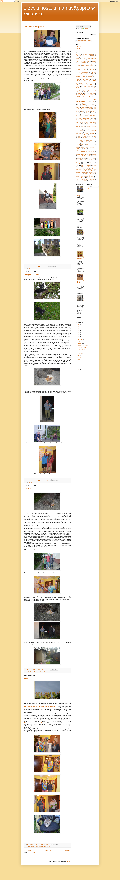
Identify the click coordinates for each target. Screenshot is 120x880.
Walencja (86, 173)
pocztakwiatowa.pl (80, 144)
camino (84, 69)
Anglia (29, 268)
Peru (87, 140)
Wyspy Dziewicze (84, 179)
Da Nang (94, 77)
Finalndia (84, 84)
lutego (79, 365)
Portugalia (92, 145)
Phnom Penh (91, 141)
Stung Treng (83, 156)
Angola (29, 671)
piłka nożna (84, 143)
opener (85, 136)
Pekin (77, 140)
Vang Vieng (84, 172)
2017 (78, 332)
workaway (90, 177)
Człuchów (89, 77)
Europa (92, 83)
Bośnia (33, 846)
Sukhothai (94, 156)
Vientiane (90, 172)
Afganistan (91, 54)
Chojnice (92, 75)
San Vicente (91, 151)
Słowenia (89, 155)
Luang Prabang (86, 118)
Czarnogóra (79, 77)
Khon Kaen (81, 109)
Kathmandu (83, 108)
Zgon (81, 180)
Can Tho (91, 69)
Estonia (81, 83)
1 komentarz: (43, 266)
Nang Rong (86, 129)
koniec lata (87, 111)
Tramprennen (79, 168)
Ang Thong (87, 55)
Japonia (83, 104)
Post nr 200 (28, 678)
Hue (93, 101)
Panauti (77, 138)
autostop (84, 59)
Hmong (86, 93)
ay (88, 59)
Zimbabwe (85, 180)
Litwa (78, 116)
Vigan (95, 172)
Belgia (95, 64)
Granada (92, 89)
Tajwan (84, 162)
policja (93, 144)
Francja (77, 86)
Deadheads (78, 80)
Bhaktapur (92, 65)
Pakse (94, 136)
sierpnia (80, 353)
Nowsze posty (27, 850)
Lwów (93, 118)
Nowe (91, 134)
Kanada (46, 268)
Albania (81, 55)
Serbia (93, 152)
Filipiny (77, 84)
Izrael (78, 104)
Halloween (90, 91)
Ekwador (92, 81)
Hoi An (77, 94)
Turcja (92, 168)
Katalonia (90, 107)
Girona (86, 88)
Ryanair (78, 150)
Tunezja (86, 168)
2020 (78, 326)
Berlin (83, 65)
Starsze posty (67, 850)
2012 (78, 373)
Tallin (94, 162)
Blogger (69, 861)
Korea (92, 111)
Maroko (88, 123)
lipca (79, 355)
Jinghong (89, 104)
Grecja (84, 90)
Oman (80, 136)
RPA (90, 148)
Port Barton (85, 145)
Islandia (45, 671)
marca (79, 363)
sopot (93, 155)
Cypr (95, 76)
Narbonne (92, 129)
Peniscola (82, 140)
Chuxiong (83, 76)
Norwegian (78, 134)
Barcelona (78, 64)
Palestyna (89, 137)
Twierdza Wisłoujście (87, 169)
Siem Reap (83, 154)
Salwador (77, 151)
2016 (78, 334)
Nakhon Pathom (80, 127)
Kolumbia (77, 111)
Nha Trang (88, 130)
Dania (93, 79)
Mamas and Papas (84, 122)
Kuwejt (93, 112)
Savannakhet (87, 152)
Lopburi (92, 116)
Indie (76, 103)
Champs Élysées (81, 73)
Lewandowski (78, 115)
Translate (86, 28)
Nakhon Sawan (79, 129)
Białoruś (30, 846)
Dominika (88, 80)
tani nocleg (78, 163)
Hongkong (78, 96)
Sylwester (77, 159)
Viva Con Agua (80, 173)
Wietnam (91, 176)
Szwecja (85, 161)
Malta (77, 122)
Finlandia (33, 268)
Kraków (82, 112)
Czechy (84, 77)
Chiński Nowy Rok (85, 75)
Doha (84, 80)
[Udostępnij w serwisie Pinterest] (55, 266)
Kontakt (78, 48)
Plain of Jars (93, 143)
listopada (80, 339)
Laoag (82, 114)
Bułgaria (87, 68)
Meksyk (82, 125)
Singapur (94, 154)
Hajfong (84, 91)
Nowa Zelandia (84, 134)
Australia (94, 58)
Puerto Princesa (79, 148)
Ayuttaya (77, 61)
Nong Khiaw (86, 133)
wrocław (77, 179)
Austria (79, 59)
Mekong (77, 125)
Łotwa (81, 119)
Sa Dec (83, 150)
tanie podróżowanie (88, 163)
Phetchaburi (78, 141)
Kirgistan (88, 109)
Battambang (89, 64)
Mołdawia (87, 125)
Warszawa (92, 173)
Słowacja (83, 155)
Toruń (95, 166)
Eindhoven (87, 81)
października (81, 341)
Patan (93, 138)
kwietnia (80, 361)
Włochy (82, 177)
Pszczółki (92, 147)
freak (89, 86)
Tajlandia (78, 162)
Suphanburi (79, 158)
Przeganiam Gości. (31, 275)
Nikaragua (80, 132)
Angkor (77, 57)
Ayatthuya (92, 59)
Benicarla (78, 65)
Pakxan (84, 137)
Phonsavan (78, 143)
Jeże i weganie (30, 489)
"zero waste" (78, 54)
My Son (83, 126)
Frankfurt (84, 86)
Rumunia (94, 148)
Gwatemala (79, 91)
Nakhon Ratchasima (90, 127)
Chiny (77, 75)
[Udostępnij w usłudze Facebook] (53, 266)
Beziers (87, 65)
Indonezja (81, 103)
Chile (93, 73)
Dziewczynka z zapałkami (34, 27)
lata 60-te (93, 114)
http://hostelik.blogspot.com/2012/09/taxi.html (35, 722)
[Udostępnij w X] (52, 266)
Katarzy (78, 108)
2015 (78, 336)
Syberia (93, 158)
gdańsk (77, 87)
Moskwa (92, 125)
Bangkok (84, 62)
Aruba (89, 58)
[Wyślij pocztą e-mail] (49, 266)
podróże (87, 144)
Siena (89, 154)
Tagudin (92, 161)
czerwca (80, 357)
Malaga (83, 232)
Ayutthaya (83, 61)
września (80, 343)
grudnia (80, 338)
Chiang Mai (88, 73)
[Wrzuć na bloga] (50, 266)
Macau (86, 119)
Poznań (77, 147)
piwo (88, 143)
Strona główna (47, 850)
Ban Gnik (94, 61)
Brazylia (82, 68)
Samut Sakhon (84, 151)
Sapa (77, 152)
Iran (85, 103)
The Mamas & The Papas (87, 166)
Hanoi (95, 91)
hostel (33, 671)
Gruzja (94, 90)
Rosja (51, 482)
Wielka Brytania (84, 176)
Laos (86, 114)
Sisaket (78, 155)
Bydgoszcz (78, 69)
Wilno (77, 177)
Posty (90, 186)
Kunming (87, 112)
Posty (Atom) (32, 852)
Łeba (76, 119)
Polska (77, 145)
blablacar (83, 66)
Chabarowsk (78, 72)
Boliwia (88, 66)
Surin (84, 158)
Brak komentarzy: (44, 480)
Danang (87, 79)
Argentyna (84, 58)
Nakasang (94, 126)
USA (53, 482)
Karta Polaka (84, 107)
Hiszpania (79, 93)
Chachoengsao (85, 72)
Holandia (84, 94)
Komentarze (92, 189)
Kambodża (90, 105)
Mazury (93, 123)
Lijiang (87, 115)
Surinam (88, 158)
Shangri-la (78, 154)
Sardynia (81, 152)
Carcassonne (78, 70)
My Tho (88, 126)
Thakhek (78, 166)
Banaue (78, 62)
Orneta (89, 136)
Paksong (79, 137)
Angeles (92, 55)
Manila (83, 123)
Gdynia (84, 87)
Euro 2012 (87, 83)
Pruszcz (86, 147)
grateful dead (33, 482)
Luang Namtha (78, 118)
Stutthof (88, 156)
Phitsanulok (84, 141)
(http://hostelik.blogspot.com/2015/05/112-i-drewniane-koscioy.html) (40, 706)
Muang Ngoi (78, 126)
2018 (78, 330)
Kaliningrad (82, 105)
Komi (82, 111)
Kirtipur (93, 109)
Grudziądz (89, 90)
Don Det (94, 80)
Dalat (78, 79)
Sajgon (93, 150)
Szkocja (92, 159)
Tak (90, 162)
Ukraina (85, 170)
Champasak (93, 72)
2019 (78, 328)
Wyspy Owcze (92, 179)
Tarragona (88, 165)
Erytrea (77, 83)
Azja (88, 61)
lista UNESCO (93, 115)
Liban (83, 115)
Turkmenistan (78, 169)
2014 (78, 369)
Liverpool (83, 116)
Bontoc (93, 66)
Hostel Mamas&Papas (39, 268)
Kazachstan (89, 108)
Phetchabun (92, 140)
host (84, 96)
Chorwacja (78, 76)
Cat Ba (85, 70)
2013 (78, 371)
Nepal (81, 130)
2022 (78, 324)
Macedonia (92, 119)
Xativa (77, 180)
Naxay (77, 130)
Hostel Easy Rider (79, 97)
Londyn (87, 116)
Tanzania (82, 165)
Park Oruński (83, 138)
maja (79, 359)
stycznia (80, 366)
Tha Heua (94, 165)
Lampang (77, 114)
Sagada (88, 150)
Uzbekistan (78, 172)
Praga (82, 147)
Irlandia (89, 103)
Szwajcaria (78, 161)
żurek (90, 180)
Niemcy (47, 482)
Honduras (92, 94)
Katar (95, 107)
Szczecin (87, 159)
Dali (83, 79)
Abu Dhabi (85, 54)
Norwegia (92, 133)
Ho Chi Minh (92, 93)
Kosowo (77, 112)
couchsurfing (89, 76)
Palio (94, 137)
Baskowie (83, 64)
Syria (82, 159)
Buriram (92, 68)
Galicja (93, 86)
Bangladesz (92, 62)
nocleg (85, 132)
